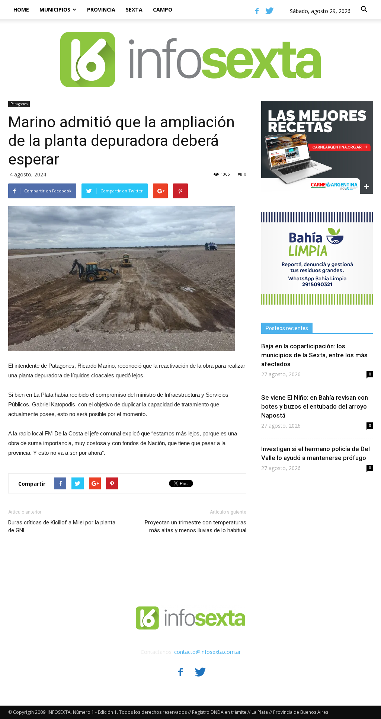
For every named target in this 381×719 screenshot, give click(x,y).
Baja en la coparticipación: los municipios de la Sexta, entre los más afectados (314, 355)
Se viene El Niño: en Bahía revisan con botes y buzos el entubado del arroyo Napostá (314, 406)
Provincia (101, 9)
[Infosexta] (190, 51)
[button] (364, 10)
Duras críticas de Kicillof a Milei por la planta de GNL (61, 526)
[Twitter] (269, 11)
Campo (162, 9)
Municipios (54, 9)
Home (21, 9)
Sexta (134, 9)
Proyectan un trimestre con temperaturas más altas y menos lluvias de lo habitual (195, 526)
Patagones (19, 103)
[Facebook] (256, 11)
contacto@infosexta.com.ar (207, 651)
